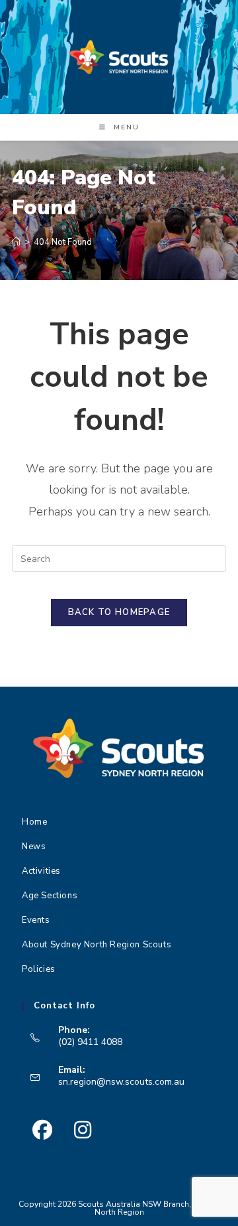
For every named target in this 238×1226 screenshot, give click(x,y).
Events (36, 920)
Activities (41, 871)
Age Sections (49, 896)
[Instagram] (82, 1130)
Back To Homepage (119, 612)
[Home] (16, 242)
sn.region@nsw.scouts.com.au (121, 1081)
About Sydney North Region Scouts (96, 945)
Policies (39, 969)
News (34, 846)
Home (34, 822)
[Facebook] (42, 1130)
